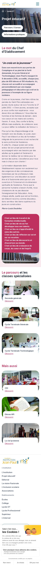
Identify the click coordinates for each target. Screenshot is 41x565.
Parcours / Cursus (12, 27)
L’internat (6, 518)
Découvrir (9, 301)
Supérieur (6, 514)
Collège (5, 503)
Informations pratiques (14, 34)
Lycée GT (6, 507)
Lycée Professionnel (11, 510)
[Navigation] (37, 4)
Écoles (5, 499)
